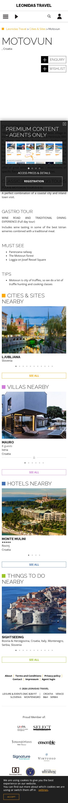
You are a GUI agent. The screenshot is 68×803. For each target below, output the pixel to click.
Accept (11, 797)
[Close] (64, 123)
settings (43, 790)
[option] (34, 159)
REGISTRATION (34, 181)
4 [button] (41, 168)
